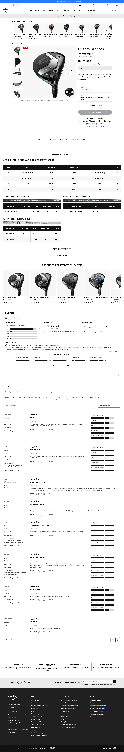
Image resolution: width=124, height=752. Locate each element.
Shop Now (58, 1)
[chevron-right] (108, 32)
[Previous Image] (28, 72)
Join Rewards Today (98, 126)
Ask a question (93, 56)
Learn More (78, 16)
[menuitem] (68, 5)
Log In (88, 126)
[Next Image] (70, 72)
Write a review (83, 56)
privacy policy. (112, 684)
